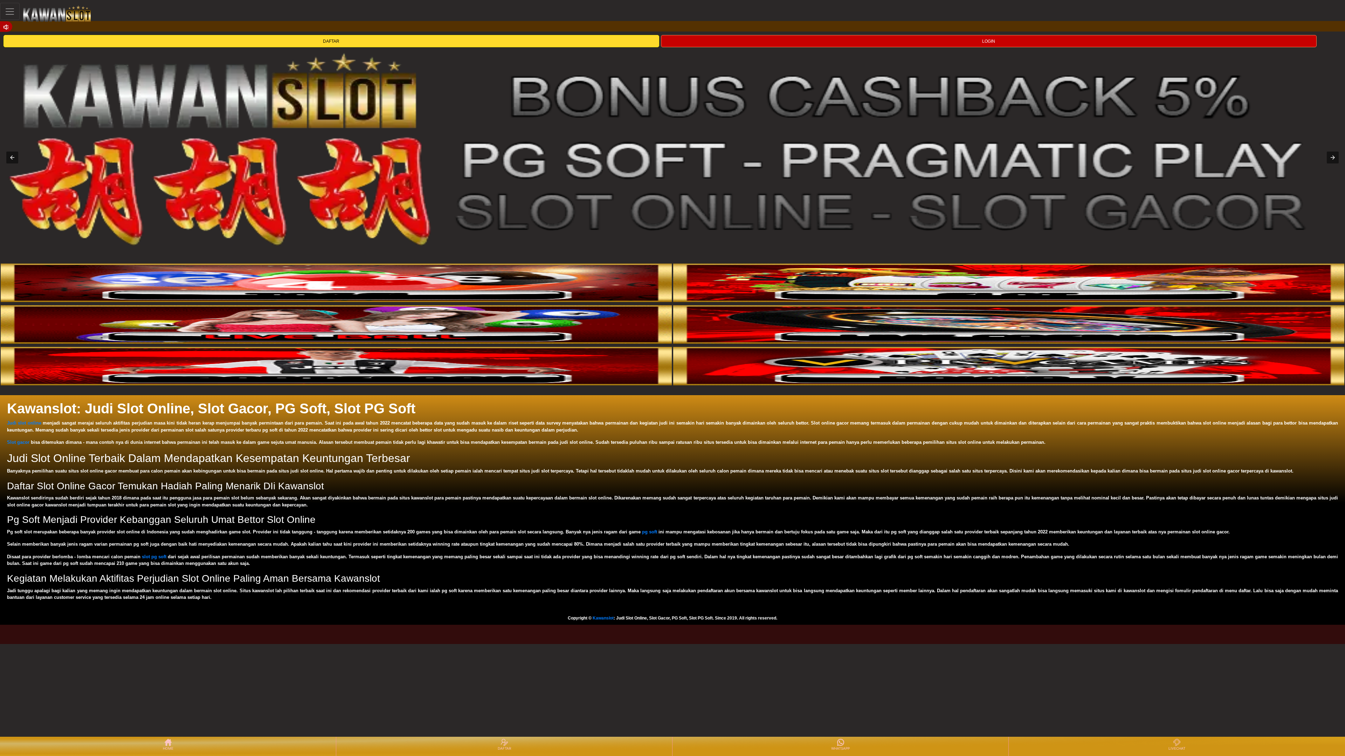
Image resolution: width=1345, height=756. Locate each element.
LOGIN (988, 41)
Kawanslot (603, 618)
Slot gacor (18, 442)
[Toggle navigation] (10, 11)
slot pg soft (154, 556)
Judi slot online (24, 423)
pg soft (649, 531)
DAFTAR (331, 41)
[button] (12, 157)
